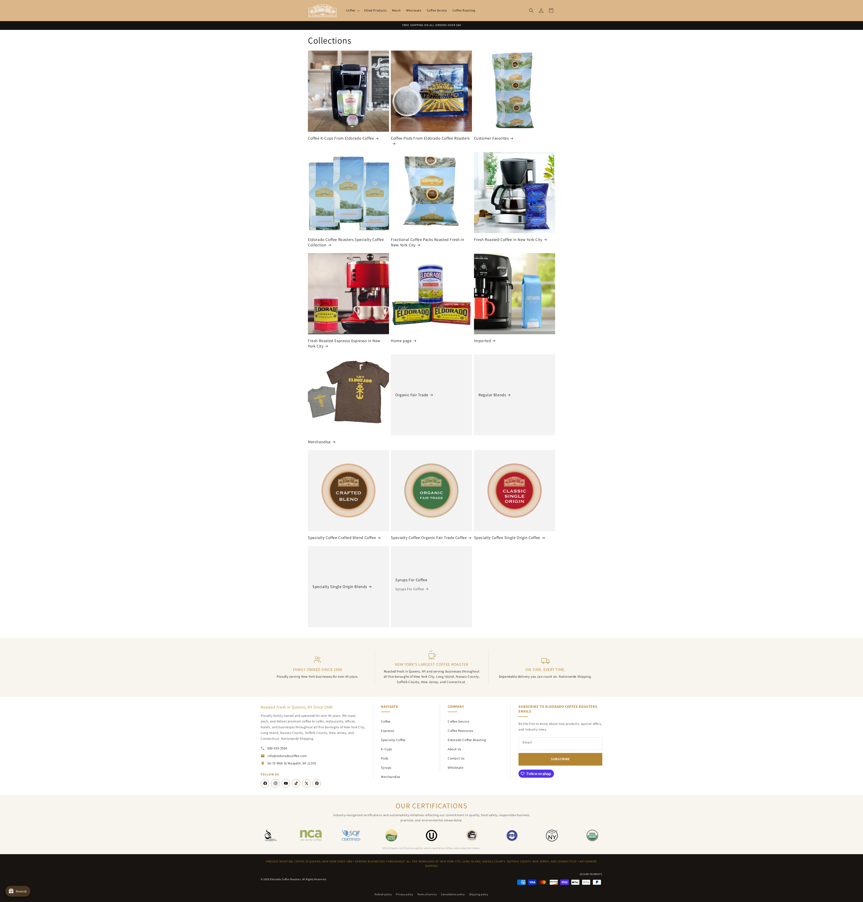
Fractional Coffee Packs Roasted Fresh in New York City (427, 242)
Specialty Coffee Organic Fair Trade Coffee (429, 537)
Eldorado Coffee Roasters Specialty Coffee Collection (346, 242)
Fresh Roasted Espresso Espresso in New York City (344, 343)
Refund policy (383, 894)
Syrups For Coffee (411, 579)
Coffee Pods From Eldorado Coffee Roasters (430, 138)
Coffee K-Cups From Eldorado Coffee (341, 138)
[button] (352, 10)
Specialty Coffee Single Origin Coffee (507, 537)
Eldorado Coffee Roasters (285, 879)
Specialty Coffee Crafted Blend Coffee (342, 537)
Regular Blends (492, 394)
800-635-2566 (277, 748)
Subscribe (560, 759)
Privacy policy (404, 894)
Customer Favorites (491, 138)
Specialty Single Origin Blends (339, 586)
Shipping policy (478, 894)
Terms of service (427, 894)
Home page (401, 340)
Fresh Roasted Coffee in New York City (508, 239)
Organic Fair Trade (411, 394)
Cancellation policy (453, 894)
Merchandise (319, 441)
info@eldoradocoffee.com (287, 756)
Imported (482, 340)
